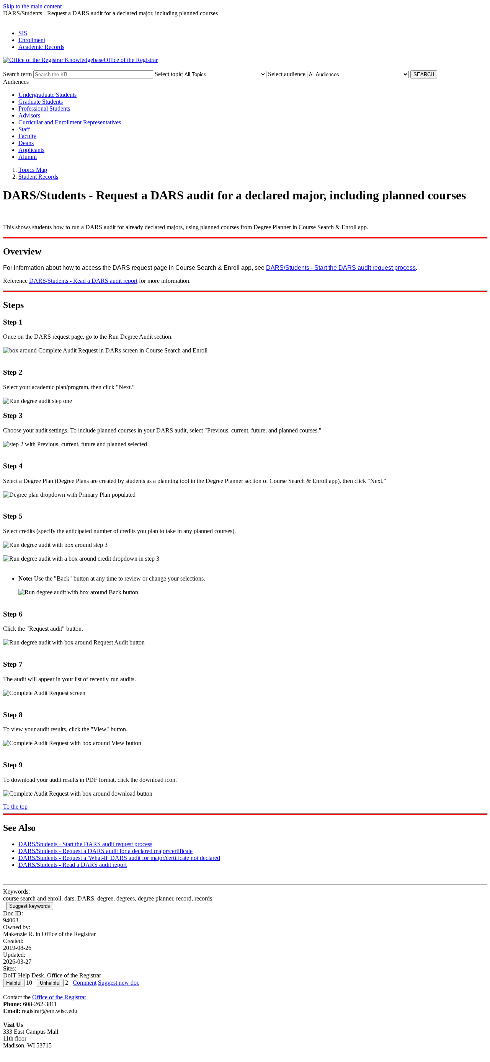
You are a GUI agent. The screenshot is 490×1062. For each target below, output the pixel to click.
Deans (26, 143)
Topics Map (32, 169)
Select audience (286, 74)
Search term (17, 74)
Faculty (27, 136)
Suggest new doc (118, 982)
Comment (84, 982)
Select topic (169, 74)
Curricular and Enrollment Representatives (69, 122)
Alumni (27, 156)
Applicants (31, 150)
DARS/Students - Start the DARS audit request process (341, 267)
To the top (15, 806)
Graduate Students (40, 101)
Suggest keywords (29, 906)
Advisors (29, 115)
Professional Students (44, 108)
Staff (24, 129)
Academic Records (41, 47)
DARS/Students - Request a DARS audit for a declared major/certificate (105, 851)
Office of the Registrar (59, 997)
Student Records (38, 176)
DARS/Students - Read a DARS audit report (83, 280)
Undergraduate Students (47, 94)
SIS (22, 33)
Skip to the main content (32, 6)
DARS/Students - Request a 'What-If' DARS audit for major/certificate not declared (119, 858)
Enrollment (31, 40)
